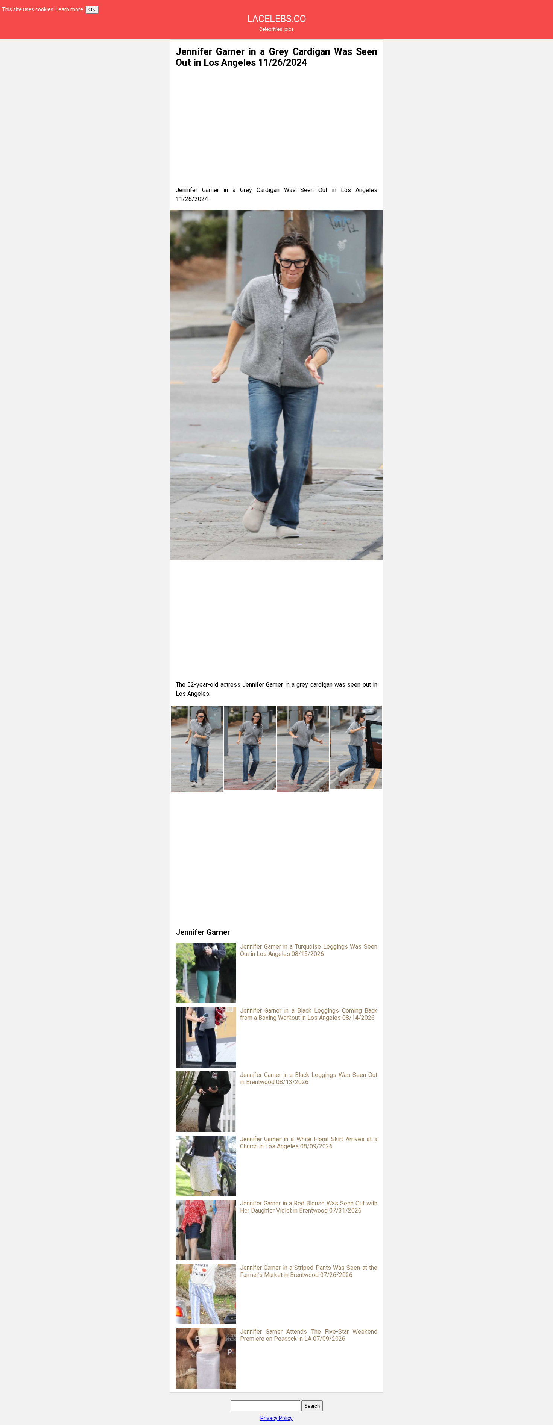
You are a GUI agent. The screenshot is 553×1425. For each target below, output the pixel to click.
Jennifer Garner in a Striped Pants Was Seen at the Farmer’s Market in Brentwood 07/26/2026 (308, 1271)
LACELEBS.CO (276, 19)
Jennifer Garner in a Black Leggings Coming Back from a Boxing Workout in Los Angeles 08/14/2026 (308, 1014)
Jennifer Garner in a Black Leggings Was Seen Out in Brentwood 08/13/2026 (308, 1078)
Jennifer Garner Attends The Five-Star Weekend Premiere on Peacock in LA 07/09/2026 (308, 1335)
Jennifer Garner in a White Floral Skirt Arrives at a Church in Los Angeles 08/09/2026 (308, 1143)
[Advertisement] (90, 92)
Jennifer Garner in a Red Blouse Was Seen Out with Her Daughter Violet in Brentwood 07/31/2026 (308, 1207)
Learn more (69, 9)
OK (92, 9)
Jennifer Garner (203, 932)
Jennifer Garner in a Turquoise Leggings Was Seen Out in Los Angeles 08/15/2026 (308, 950)
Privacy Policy (276, 1418)
